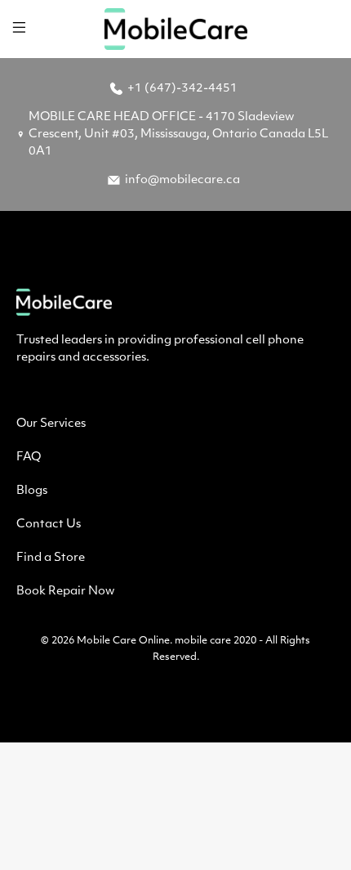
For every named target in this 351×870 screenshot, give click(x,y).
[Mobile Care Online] (176, 29)
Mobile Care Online (123, 641)
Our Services (51, 424)
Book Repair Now (65, 591)
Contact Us (48, 524)
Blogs (31, 491)
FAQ (28, 457)
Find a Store (50, 558)
